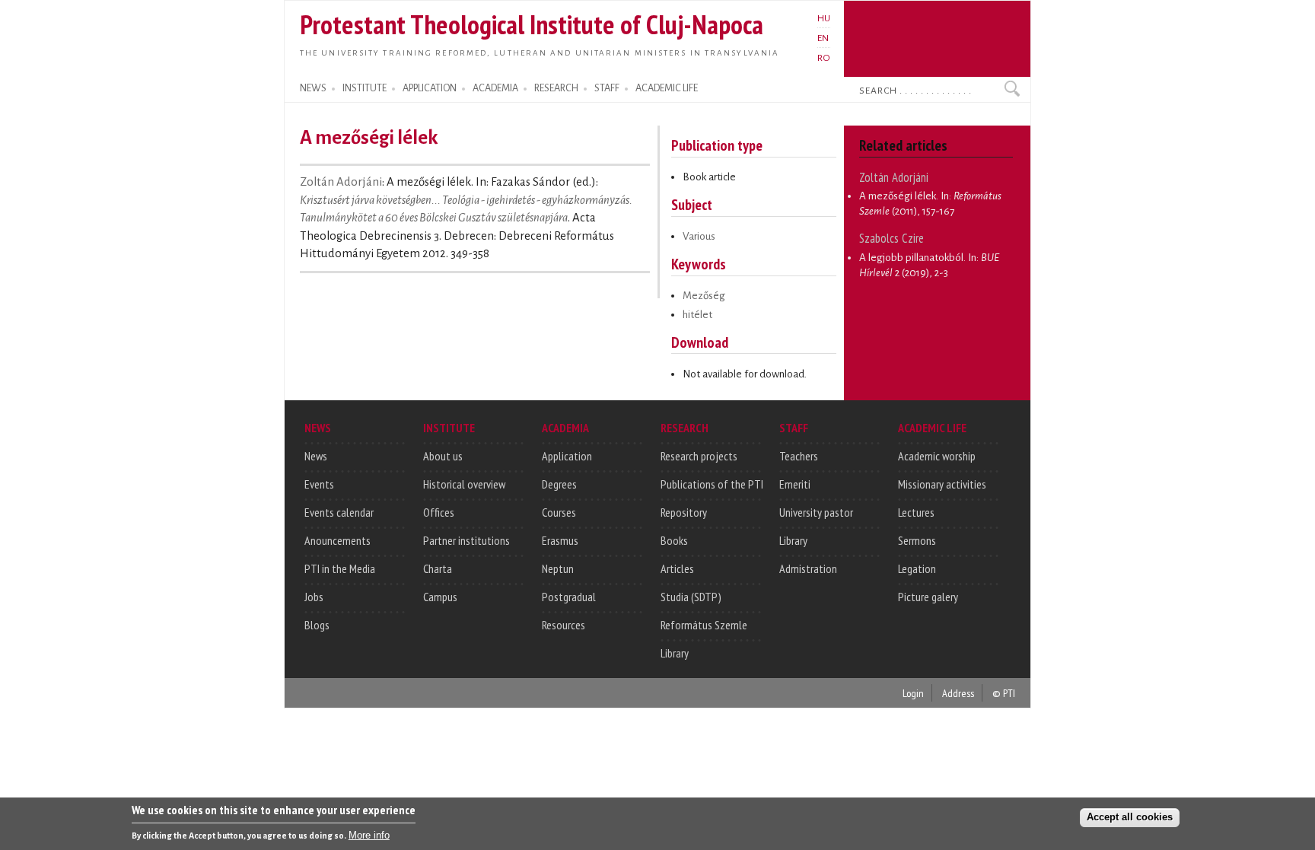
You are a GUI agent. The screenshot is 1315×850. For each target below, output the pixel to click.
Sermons (917, 540)
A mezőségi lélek (897, 196)
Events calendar (339, 512)
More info (369, 835)
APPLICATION (430, 88)
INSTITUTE (364, 88)
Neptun (558, 568)
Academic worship (937, 455)
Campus (440, 596)
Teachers (798, 455)
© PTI (1003, 693)
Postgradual (569, 596)
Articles (677, 568)
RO (823, 58)
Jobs (313, 596)
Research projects (699, 455)
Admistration (808, 568)
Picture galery (928, 596)
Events (319, 484)
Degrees (559, 484)
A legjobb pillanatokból (911, 257)
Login (913, 693)
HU (823, 18)
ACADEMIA (495, 88)
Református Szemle (704, 624)
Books (674, 540)
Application (567, 455)
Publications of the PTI (712, 484)
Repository (684, 512)
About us (443, 455)
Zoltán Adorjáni (341, 182)
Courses (559, 512)
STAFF (606, 88)
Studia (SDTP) (691, 596)
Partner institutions (466, 540)
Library (675, 653)
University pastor (816, 512)
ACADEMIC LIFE (666, 88)
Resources (563, 624)
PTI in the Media (339, 568)
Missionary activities (942, 484)
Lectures (916, 512)
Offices (438, 512)
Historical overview (464, 484)
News (315, 455)
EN (823, 38)
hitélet (697, 314)
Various (699, 236)
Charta (437, 568)
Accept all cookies (1130, 817)
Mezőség (704, 295)
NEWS (313, 88)
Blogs (317, 624)
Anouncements (337, 540)
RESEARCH (556, 88)
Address (958, 693)
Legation (917, 568)
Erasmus (560, 540)
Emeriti (794, 484)
